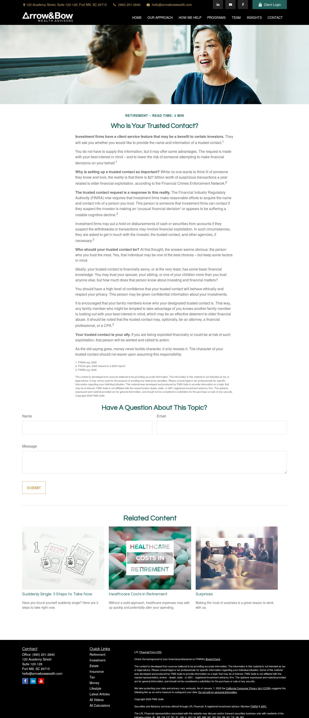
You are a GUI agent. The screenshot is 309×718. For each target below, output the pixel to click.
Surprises (204, 594)
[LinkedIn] (218, 4)
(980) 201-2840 (129, 4)
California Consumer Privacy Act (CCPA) (248, 688)
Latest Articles (100, 694)
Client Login (272, 4)
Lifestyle (95, 688)
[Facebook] (243, 4)
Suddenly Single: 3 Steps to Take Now (57, 594)
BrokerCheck (213, 659)
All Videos (97, 699)
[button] (136, 17)
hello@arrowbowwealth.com (172, 4)
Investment (97, 660)
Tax (92, 677)
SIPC (263, 706)
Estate (94, 665)
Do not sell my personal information (217, 692)
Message (29, 446)
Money (94, 682)
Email (161, 416)
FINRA (254, 706)
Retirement (97, 654)
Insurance (97, 671)
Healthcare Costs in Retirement (138, 594)
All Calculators (100, 705)
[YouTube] (230, 4)
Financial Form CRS (150, 652)
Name (27, 416)
